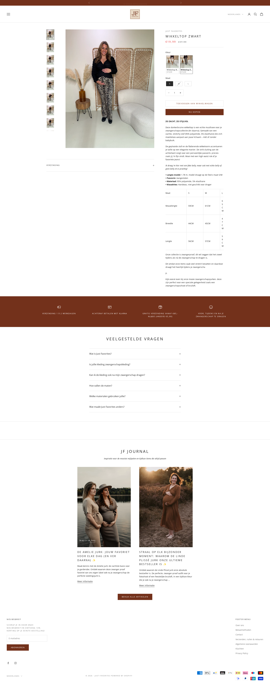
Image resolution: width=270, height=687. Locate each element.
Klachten (240, 648)
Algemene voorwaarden (247, 644)
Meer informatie (85, 581)
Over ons (240, 625)
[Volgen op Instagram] (15, 663)
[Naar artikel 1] (50, 34)
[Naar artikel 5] (50, 85)
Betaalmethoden (243, 630)
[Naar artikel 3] (50, 60)
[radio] (172, 64)
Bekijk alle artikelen (135, 596)
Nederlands (234, 14)
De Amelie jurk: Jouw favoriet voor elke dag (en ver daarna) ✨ (103, 556)
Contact (239, 634)
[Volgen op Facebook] (8, 663)
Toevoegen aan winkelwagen (194, 103)
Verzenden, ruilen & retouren (249, 639)
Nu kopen (195, 112)
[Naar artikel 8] (50, 123)
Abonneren (18, 647)
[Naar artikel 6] (50, 98)
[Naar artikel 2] (50, 47)
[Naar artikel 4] (50, 72)
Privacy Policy (242, 653)
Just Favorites (174, 31)
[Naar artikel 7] (50, 110)
